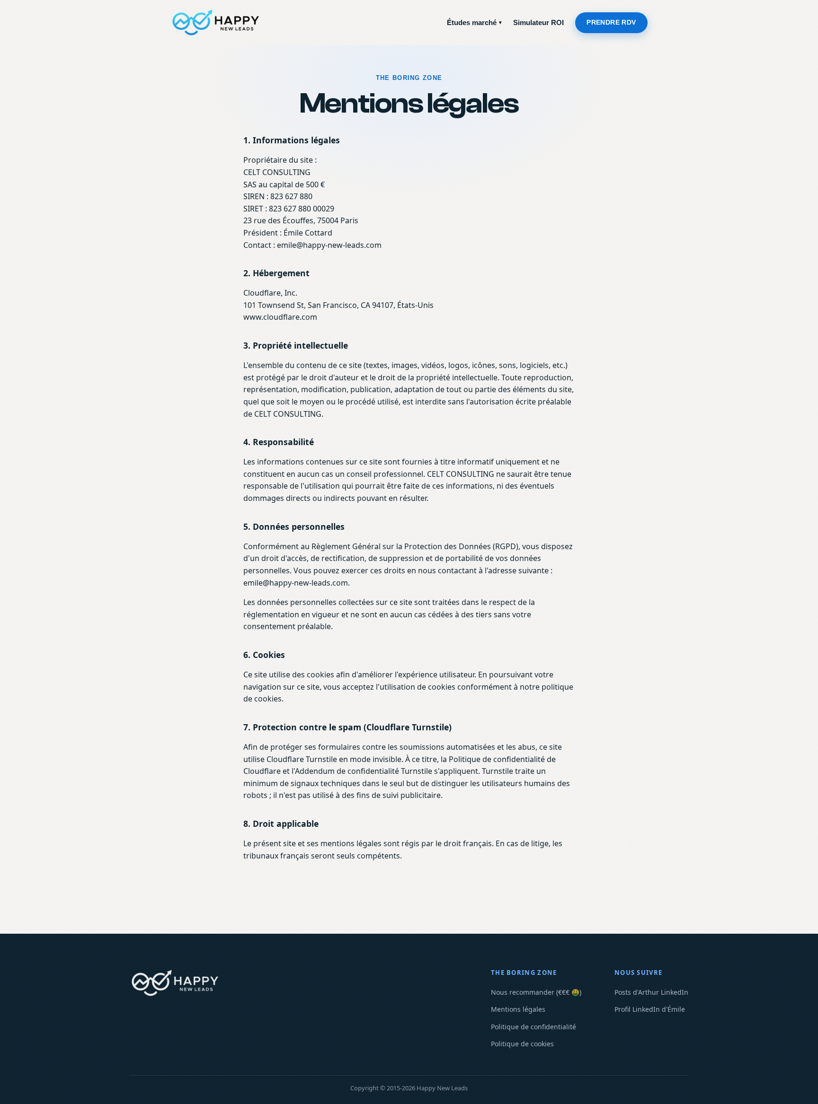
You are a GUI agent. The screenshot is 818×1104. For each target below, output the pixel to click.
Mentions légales (518, 1009)
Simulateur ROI (538, 22)
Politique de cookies (522, 1043)
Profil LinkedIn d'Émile (649, 1009)
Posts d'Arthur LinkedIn (651, 992)
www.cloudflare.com (280, 317)
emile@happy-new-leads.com (329, 245)
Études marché (474, 22)
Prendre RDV (611, 22)
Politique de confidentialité (533, 1026)
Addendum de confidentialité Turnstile (363, 771)
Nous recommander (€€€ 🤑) (536, 992)
